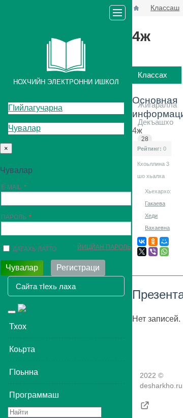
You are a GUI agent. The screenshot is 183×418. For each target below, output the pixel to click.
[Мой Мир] (164, 241)
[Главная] (136, 8)
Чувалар (24, 128)
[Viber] (153, 251)
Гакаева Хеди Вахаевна (157, 215)
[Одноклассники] (153, 241)
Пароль (13, 217)
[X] (141, 251)
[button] (66, 327)
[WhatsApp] (164, 251)
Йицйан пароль (104, 247)
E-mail (11, 187)
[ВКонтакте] (141, 241)
